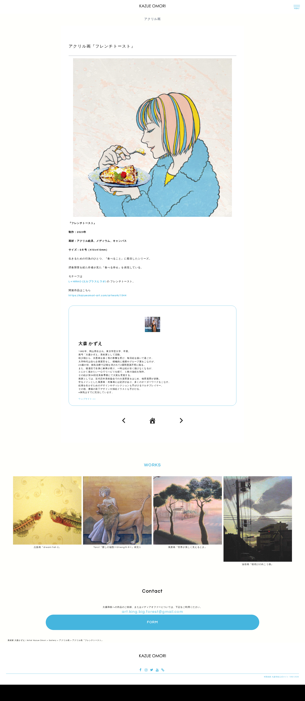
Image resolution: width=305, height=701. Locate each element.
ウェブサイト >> (86, 399)
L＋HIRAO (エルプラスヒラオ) (87, 281)
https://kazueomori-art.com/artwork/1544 (97, 295)
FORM (152, 622)
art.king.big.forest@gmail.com (152, 612)
